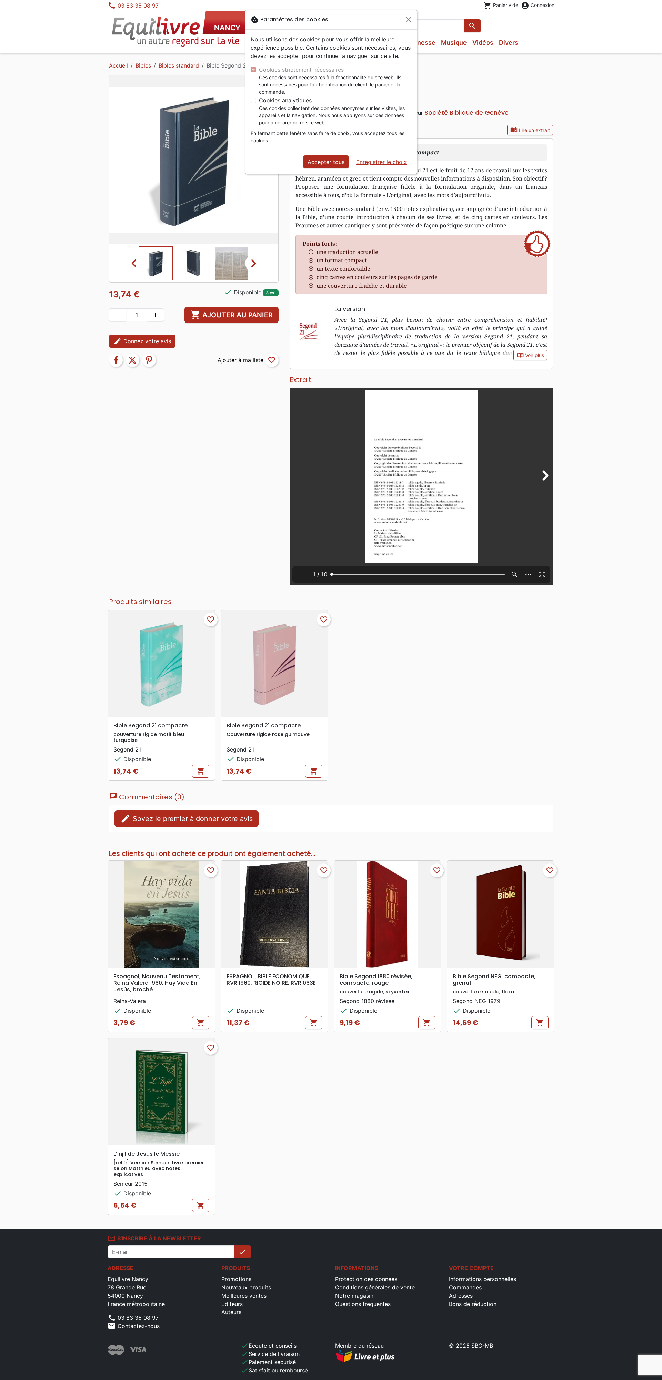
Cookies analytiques (285, 100)
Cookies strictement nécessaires (301, 69)
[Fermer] (408, 19)
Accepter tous (326, 162)
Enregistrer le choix (381, 162)
